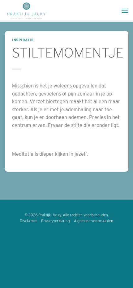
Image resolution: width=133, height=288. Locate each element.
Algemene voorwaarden (93, 220)
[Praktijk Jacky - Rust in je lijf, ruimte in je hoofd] (60, 11)
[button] (124, 10)
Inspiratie (23, 40)
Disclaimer (28, 220)
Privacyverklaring (55, 220)
